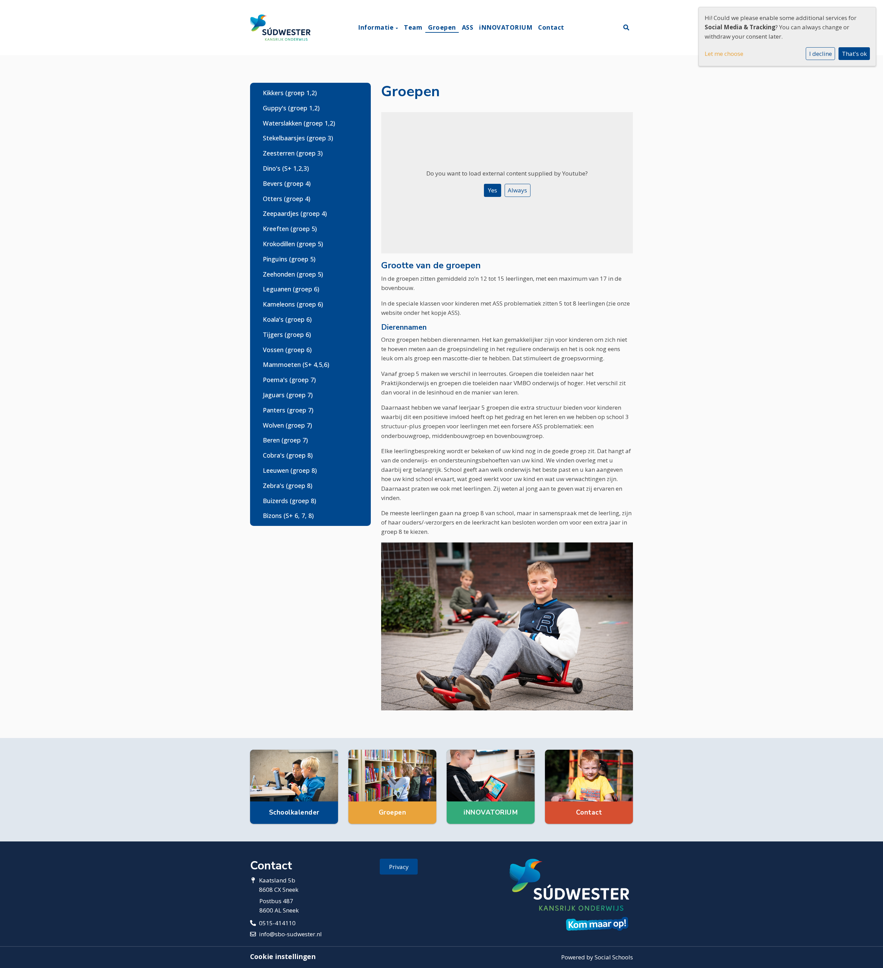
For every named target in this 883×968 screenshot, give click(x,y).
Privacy (399, 867)
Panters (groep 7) (288, 410)
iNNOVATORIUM (505, 27)
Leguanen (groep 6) (291, 289)
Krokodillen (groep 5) (293, 244)
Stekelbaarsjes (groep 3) (298, 138)
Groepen (442, 27)
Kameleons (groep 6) (293, 304)
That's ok (854, 54)
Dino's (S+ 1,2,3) (286, 168)
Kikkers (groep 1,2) (290, 93)
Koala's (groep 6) (287, 319)
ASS (468, 27)
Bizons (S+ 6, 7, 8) (288, 515)
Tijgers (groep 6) (287, 334)
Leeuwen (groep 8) (290, 470)
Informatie (377, 27)
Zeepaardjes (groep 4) (295, 213)
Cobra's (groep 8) (288, 455)
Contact (551, 27)
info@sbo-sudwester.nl (290, 934)
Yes (492, 190)
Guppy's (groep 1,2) (291, 108)
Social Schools (614, 957)
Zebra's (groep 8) (287, 485)
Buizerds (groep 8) (289, 501)
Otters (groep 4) (286, 198)
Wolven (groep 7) (287, 425)
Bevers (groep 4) (287, 183)
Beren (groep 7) (285, 440)
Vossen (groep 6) (287, 350)
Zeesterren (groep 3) (293, 153)
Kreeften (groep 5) (290, 228)
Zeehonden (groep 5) (293, 274)
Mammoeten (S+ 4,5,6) (296, 364)
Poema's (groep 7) (289, 380)
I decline (820, 54)
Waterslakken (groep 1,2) (299, 123)
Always (517, 190)
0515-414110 (277, 923)
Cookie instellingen (283, 956)
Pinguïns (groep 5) (289, 259)
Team (413, 27)
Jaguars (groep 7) (288, 395)
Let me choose (724, 54)
